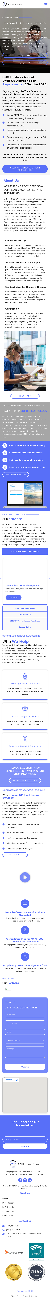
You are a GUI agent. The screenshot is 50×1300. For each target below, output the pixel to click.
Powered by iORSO (25, 1291)
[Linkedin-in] (30, 1180)
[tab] (25, 551)
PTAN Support (8, 1203)
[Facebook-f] (20, 1180)
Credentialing (7, 1215)
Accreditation (8, 1211)
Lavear (5, 1198)
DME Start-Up (8, 1207)
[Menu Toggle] (46, 4)
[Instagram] (25, 1180)
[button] (25, 877)
